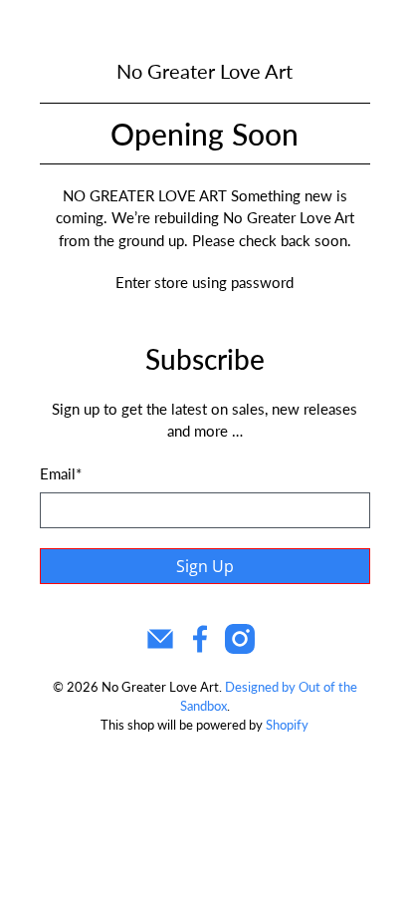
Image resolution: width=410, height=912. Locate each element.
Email (61, 473)
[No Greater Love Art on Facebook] (200, 648)
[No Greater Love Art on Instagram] (240, 648)
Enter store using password (204, 282)
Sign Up (205, 566)
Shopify (287, 725)
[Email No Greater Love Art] (160, 648)
